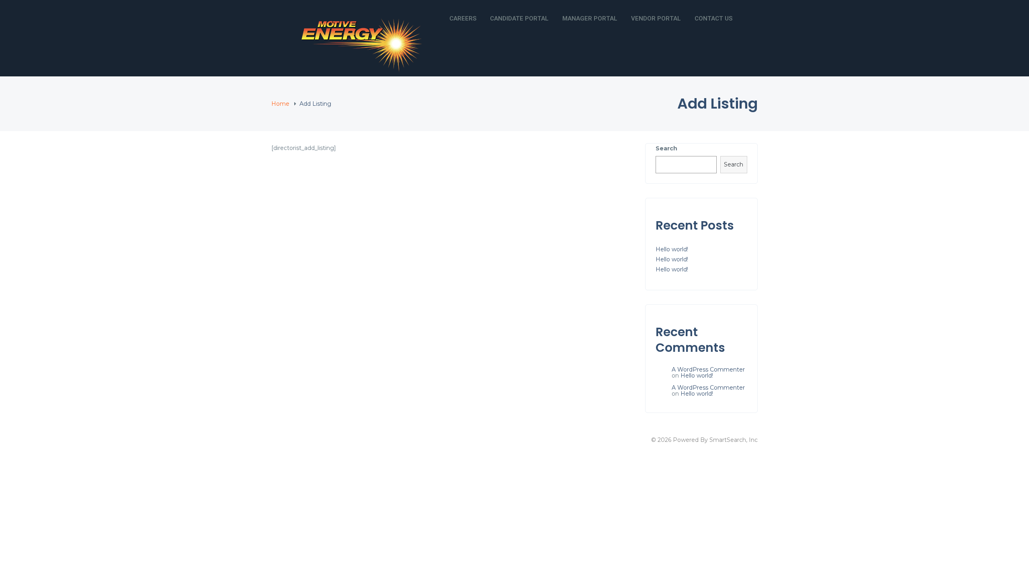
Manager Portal (589, 18)
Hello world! (672, 249)
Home (280, 103)
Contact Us (713, 18)
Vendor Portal (656, 18)
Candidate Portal (519, 18)
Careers (462, 18)
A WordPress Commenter (708, 369)
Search (666, 148)
